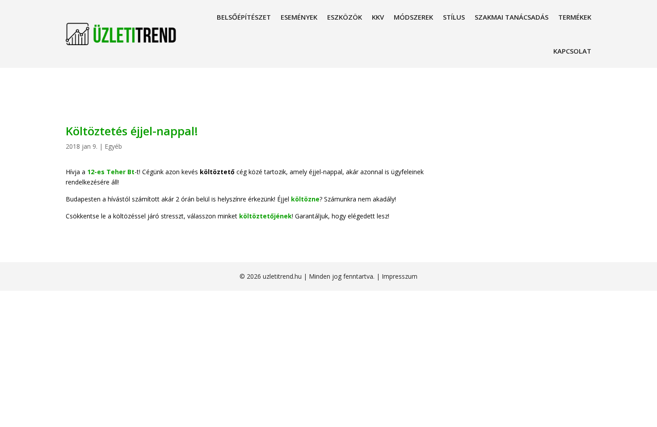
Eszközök (344, 17)
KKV (378, 17)
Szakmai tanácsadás (511, 17)
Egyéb (113, 146)
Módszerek (413, 17)
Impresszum (399, 276)
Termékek (574, 17)
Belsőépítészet (244, 17)
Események (299, 17)
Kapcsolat (572, 50)
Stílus (454, 17)
